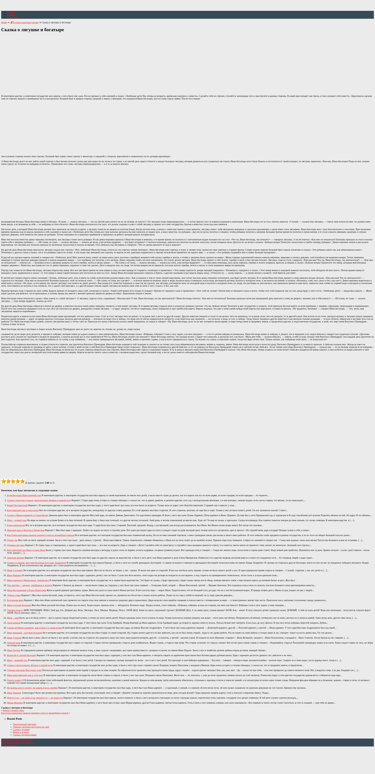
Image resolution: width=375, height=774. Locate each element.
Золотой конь (13, 642)
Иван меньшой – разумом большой (24, 633)
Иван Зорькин (14, 693)
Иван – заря (13, 618)
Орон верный (14, 623)
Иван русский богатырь (19, 605)
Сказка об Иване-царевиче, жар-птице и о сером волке (34, 628)
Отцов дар (12, 540)
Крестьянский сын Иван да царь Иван (26, 550)
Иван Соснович (15, 570)
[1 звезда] (3, 481)
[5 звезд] (22, 481)
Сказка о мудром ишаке (24, 735)
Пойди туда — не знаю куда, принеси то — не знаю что (35, 698)
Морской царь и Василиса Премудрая (26, 530)
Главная (11, 12)
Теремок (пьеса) (15, 610)
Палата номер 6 (15, 680)
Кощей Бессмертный (17, 505)
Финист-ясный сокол (13, 710)
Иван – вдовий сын (17, 520)
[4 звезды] (17, 481)
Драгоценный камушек (24, 724)
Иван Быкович (14, 575)
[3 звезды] (13, 481)
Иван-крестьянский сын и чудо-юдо (25, 675)
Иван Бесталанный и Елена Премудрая (26, 590)
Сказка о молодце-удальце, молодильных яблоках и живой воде (39, 500)
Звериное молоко (15, 558)
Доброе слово (14, 595)
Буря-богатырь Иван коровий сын (24, 495)
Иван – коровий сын (17, 660)
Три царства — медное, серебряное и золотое (29, 585)
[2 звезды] (8, 481)
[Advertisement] (187, 61)
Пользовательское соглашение (16, 740)
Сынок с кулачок (21, 729)
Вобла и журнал (21, 732)
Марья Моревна (15, 703)
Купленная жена (15, 600)
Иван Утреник (14, 637)
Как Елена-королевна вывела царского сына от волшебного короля (40, 535)
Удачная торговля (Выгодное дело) (24, 670)
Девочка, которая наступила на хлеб (31, 727)
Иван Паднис (14, 650)
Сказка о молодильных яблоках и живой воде (30, 665)
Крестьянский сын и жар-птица (23, 510)
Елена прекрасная (16, 525)
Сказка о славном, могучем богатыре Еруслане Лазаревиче (36, 562)
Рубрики (11, 14)
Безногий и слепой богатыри (21, 655)
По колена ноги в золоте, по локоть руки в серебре (32, 688)
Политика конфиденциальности (17, 742)
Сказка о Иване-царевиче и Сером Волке (27, 515)
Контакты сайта (9, 745)
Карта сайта (13, 17)
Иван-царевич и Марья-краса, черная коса (28, 580)
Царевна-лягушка (16, 545)
